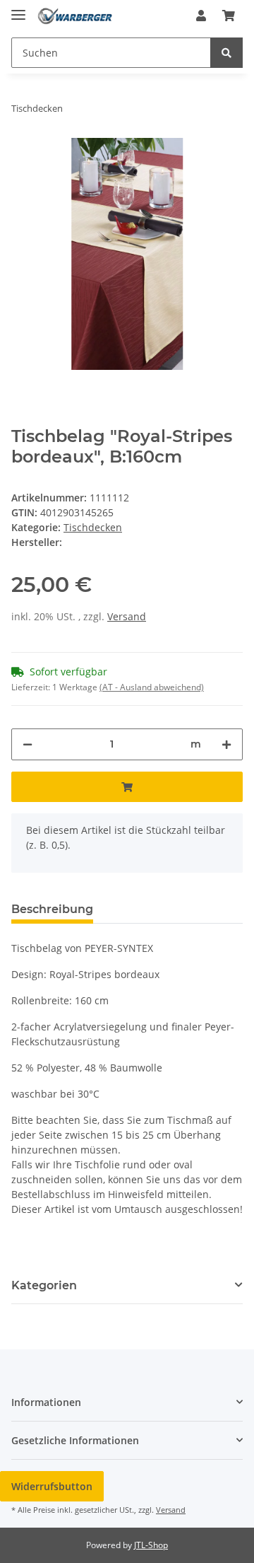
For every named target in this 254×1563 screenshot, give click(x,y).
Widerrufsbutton (51, 1486)
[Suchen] (226, 52)
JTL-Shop (151, 1545)
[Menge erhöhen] (226, 744)
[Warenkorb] (228, 15)
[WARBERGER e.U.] (75, 16)
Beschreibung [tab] (52, 909)
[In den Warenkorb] (127, 787)
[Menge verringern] (27, 744)
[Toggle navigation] (18, 9)
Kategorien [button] (44, 1285)
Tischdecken (93, 527)
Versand (126, 616)
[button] (201, 15)
